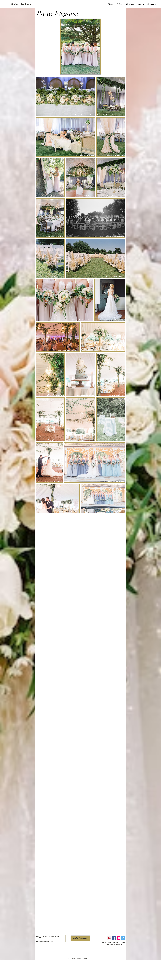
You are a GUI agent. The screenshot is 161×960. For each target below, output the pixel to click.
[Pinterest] (109, 938)
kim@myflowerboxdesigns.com (44, 941)
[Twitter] (123, 938)
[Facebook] (114, 938)
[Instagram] (118, 938)
